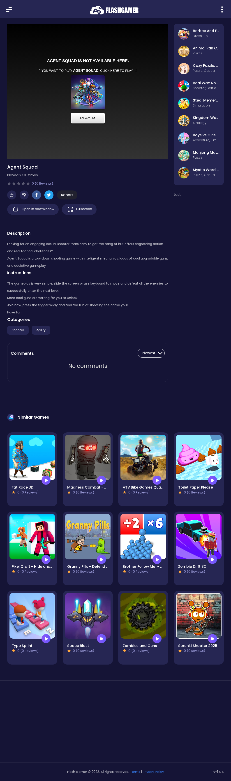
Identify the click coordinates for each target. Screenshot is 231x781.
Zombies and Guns (140, 645)
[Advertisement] (41, 723)
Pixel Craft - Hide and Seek (36, 566)
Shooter (18, 330)
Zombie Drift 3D (192, 566)
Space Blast (78, 645)
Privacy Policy (153, 771)
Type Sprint (22, 645)
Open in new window (37, 209)
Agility (41, 330)
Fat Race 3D (22, 487)
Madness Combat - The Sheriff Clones (102, 487)
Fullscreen (83, 209)
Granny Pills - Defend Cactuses (95, 566)
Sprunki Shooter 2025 (197, 645)
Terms (135, 771)
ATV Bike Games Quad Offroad (151, 487)
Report (67, 194)
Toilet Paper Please (195, 487)
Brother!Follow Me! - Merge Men (151, 566)
